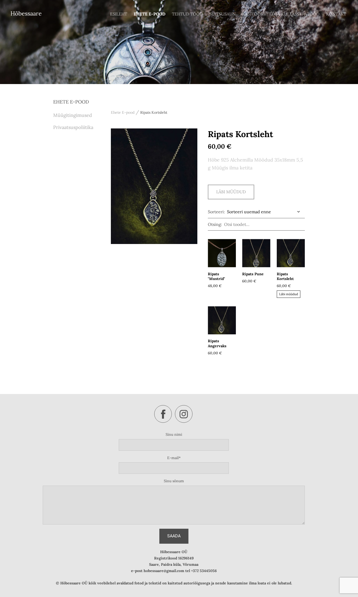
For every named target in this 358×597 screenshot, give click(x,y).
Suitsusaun (222, 14)
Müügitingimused (72, 115)
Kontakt (336, 14)
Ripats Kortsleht (153, 112)
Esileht (118, 14)
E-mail (173, 457)
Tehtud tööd (187, 14)
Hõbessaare (26, 13)
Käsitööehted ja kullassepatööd (280, 14)
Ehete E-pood (149, 14)
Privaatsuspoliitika (73, 127)
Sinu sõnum (174, 481)
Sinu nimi (174, 434)
